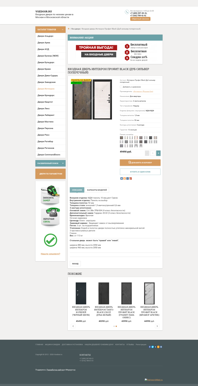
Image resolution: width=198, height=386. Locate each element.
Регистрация (141, 344)
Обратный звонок (140, 19)
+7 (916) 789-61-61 (138, 15)
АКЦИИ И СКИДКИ (52, 344)
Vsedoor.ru (43, 11)
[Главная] (69, 28)
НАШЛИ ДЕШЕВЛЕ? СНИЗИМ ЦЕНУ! (99, 344)
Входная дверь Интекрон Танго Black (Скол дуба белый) (103, 311)
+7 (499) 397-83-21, (138, 13)
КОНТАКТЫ (120, 344)
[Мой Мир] (127, 178)
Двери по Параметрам (50, 174)
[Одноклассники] (124, 178)
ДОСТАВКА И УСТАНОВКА (72, 344)
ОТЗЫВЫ (130, 344)
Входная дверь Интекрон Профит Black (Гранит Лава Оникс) (127, 312)
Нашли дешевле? (50, 253)
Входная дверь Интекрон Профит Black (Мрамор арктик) (149, 311)
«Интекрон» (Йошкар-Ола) (143, 91)
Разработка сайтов (55, 370)
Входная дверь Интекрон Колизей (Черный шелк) (81, 311)
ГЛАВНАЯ (39, 344)
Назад (75, 263)
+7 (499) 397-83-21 (87, 359)
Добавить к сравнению (132, 87)
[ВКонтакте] (121, 178)
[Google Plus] (130, 178)
